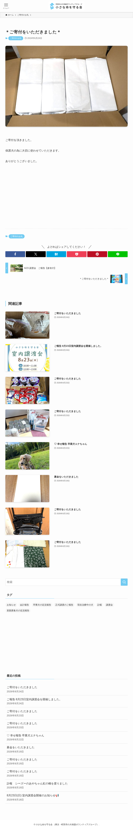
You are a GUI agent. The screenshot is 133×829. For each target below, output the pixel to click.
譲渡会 (109, 605)
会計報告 (24, 605)
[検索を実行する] (124, 582)
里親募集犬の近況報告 (18, 610)
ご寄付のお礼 (15, 38)
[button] (15, 254)
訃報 (99, 605)
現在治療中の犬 (85, 605)
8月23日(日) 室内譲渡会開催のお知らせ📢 (33, 797)
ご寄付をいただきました (22, 689)
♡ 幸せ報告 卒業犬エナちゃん (25, 737)
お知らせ (11, 605)
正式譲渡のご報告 (64, 605)
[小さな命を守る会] (66, 6)
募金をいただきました (20, 749)
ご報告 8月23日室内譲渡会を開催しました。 (34, 701)
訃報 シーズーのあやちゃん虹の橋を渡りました (37, 785)
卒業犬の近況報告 (42, 605)
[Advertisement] (66, 199)
